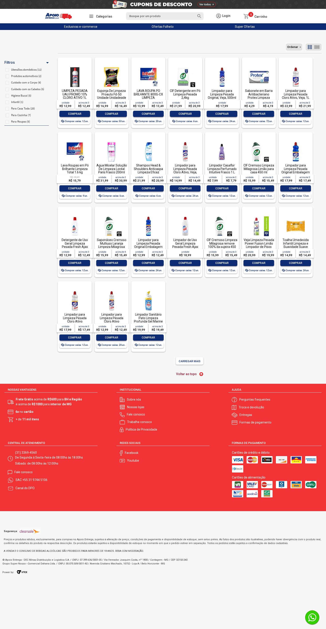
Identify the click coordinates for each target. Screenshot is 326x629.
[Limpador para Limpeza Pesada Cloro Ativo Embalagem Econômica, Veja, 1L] (75, 291)
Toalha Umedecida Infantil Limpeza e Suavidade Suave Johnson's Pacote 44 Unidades (295, 246)
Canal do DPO (25, 488)
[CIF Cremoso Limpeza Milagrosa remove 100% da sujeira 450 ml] (222, 217)
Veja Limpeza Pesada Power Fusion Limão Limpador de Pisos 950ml (259, 245)
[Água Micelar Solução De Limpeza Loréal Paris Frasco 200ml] (111, 142)
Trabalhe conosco (139, 422)
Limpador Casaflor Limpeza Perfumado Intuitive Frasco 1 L (222, 169)
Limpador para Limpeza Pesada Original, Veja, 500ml (222, 94)
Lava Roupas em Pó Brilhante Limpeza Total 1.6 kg (75, 169)
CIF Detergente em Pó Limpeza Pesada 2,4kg (185, 94)
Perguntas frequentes (254, 399)
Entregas (246, 415)
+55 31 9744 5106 (34, 480)
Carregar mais (189, 361)
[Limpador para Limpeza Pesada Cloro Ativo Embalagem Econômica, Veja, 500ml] (111, 291)
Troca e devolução (251, 407)
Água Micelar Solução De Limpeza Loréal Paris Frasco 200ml (111, 169)
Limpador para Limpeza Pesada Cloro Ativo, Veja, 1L (295, 94)
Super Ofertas (245, 26)
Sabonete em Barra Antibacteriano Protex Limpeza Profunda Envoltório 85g (259, 97)
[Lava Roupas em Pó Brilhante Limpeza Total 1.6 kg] (75, 142)
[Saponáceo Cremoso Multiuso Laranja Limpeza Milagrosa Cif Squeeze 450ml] (111, 217)
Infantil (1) (17, 102)
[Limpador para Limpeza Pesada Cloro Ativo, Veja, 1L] (295, 67)
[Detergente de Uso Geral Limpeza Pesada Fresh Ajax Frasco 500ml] (75, 217)
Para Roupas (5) (20, 121)
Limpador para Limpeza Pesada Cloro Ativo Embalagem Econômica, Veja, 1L (75, 321)
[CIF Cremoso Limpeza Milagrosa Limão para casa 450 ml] (259, 142)
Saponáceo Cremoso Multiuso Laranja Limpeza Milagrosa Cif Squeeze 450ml (111, 245)
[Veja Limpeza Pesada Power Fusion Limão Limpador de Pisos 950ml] (259, 217)
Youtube (133, 460)
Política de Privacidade (141, 429)
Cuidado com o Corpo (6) (26, 82)
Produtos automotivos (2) (26, 76)
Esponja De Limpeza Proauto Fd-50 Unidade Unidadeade (111, 94)
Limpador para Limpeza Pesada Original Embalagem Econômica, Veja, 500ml (148, 246)
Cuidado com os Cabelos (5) (27, 89)
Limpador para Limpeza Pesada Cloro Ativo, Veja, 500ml (185, 170)
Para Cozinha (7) (21, 115)
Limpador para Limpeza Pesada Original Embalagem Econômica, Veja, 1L (295, 170)
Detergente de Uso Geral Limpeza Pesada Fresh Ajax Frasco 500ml (75, 245)
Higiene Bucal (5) (21, 95)
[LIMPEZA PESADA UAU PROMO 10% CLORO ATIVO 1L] (75, 67)
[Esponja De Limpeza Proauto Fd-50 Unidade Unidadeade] (111, 67)
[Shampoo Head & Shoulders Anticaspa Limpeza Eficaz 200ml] (148, 142)
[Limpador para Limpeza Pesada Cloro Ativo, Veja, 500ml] (185, 142)
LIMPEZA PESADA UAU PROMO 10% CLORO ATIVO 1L (75, 94)
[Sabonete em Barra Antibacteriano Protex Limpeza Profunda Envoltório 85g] (259, 67)
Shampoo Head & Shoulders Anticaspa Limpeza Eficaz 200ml (148, 170)
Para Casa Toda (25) (23, 108)
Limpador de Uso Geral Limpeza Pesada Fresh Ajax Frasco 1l (185, 245)
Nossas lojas (135, 407)
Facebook (131, 453)
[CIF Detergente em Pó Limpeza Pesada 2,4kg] (185, 67)
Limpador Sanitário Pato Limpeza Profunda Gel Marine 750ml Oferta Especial (148, 321)
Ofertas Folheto (163, 26)
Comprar (74, 113)
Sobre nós (134, 399)
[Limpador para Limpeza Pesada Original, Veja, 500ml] (222, 67)
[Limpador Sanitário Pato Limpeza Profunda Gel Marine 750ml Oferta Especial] (148, 291)
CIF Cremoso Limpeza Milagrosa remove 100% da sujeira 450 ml (222, 245)
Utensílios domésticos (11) (26, 69)
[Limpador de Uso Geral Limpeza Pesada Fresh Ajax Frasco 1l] (185, 217)
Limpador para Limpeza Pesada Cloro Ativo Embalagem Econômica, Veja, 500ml (112, 323)
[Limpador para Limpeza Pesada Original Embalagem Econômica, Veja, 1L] (295, 142)
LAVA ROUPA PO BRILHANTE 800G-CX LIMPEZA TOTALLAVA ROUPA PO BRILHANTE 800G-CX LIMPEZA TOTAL (148, 99)
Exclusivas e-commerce (80, 26)
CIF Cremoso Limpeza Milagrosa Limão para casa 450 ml (259, 169)
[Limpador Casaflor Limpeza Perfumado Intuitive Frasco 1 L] (222, 142)
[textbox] (165, 16)
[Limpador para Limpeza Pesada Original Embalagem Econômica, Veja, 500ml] (148, 217)
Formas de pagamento (255, 422)
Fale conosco (136, 414)
